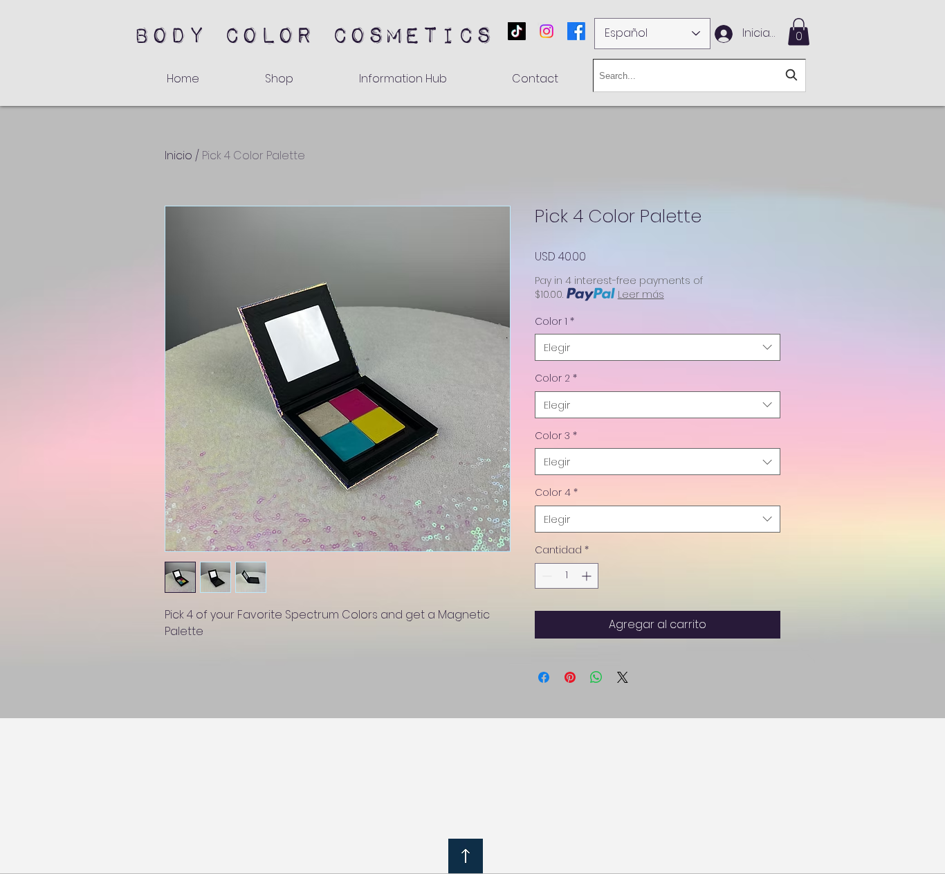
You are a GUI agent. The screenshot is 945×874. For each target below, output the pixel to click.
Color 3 (556, 436)
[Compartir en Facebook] (543, 677)
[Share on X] (622, 677)
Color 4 (556, 492)
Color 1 (554, 321)
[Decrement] (545, 576)
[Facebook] (576, 31)
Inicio (178, 155)
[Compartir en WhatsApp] (596, 677)
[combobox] (657, 347)
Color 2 (556, 378)
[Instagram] (547, 31)
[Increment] (587, 576)
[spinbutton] (566, 576)
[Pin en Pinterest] (570, 677)
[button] (798, 31)
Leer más (641, 294)
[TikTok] (517, 31)
